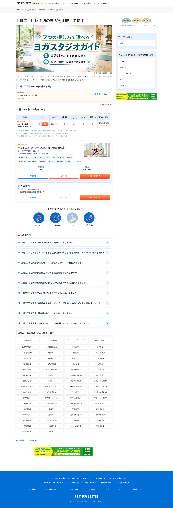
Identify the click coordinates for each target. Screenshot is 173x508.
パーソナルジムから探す (50, 3)
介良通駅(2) (76, 347)
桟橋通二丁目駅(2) (51, 386)
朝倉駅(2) (51, 375)
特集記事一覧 (106, 483)
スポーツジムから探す (70, 3)
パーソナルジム (125, 73)
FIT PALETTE (20, 10)
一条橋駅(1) (52, 426)
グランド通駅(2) (51, 340)
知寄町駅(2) (27, 398)
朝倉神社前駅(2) (76, 375)
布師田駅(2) (27, 364)
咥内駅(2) (76, 353)
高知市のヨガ (43, 10)
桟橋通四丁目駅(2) (100, 386)
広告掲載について (137, 489)
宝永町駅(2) (76, 358)
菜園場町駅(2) (52, 403)
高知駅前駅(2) (52, 420)
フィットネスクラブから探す (52, 483)
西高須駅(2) (76, 409)
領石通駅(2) (27, 415)
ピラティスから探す (101, 3)
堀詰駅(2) (27, 358)
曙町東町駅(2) (27, 375)
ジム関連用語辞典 (122, 483)
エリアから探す (74, 483)
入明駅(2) (100, 347)
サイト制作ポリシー (52, 489)
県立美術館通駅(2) (100, 392)
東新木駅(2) (27, 381)
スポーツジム (124, 67)
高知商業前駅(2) (76, 415)
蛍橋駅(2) (51, 409)
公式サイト (63, 176)
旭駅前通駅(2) (76, 370)
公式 (38, 124)
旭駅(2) (100, 364)
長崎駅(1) (51, 432)
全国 (121, 43)
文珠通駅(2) (52, 364)
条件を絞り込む (102, 94)
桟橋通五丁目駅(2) (76, 386)
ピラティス (123, 85)
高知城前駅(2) (100, 415)
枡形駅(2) (51, 381)
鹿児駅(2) (27, 426)
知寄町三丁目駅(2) (76, 398)
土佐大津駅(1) (76, 426)
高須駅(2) (76, 420)
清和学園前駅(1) (27, 432)
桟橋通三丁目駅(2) (27, 386)
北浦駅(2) (51, 353)
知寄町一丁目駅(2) (51, 398)
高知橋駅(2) (27, 420)
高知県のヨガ (31, 10)
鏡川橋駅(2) (100, 409)
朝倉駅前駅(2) (100, 375)
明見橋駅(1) (100, 426)
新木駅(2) (76, 364)
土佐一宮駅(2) (100, 353)
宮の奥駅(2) (100, 358)
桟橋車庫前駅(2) (76, 381)
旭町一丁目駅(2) (27, 370)
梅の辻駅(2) (27, 392)
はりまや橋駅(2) (27, 340)
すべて (121, 61)
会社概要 (32, 489)
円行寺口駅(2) (27, 353)
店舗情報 (33, 176)
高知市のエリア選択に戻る (28, 440)
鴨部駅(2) (100, 420)
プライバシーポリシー (113, 489)
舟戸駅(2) (27, 403)
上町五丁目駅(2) (27, 347)
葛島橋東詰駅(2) (76, 403)
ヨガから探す (86, 3)
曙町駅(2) (100, 370)
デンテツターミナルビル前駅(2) (76, 340)
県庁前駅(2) (76, 392)
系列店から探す (90, 483)
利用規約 (92, 489)
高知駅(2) (51, 415)
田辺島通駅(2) (52, 392)
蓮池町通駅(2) (100, 403)
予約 (45, 124)
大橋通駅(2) (52, 358)
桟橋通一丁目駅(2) (100, 381)
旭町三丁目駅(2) (51, 370)
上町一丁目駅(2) (100, 340)
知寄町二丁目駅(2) (100, 398)
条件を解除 (20, 99)
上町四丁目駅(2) (51, 347)
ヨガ (121, 79)
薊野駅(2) (27, 409)
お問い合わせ (74, 489)
